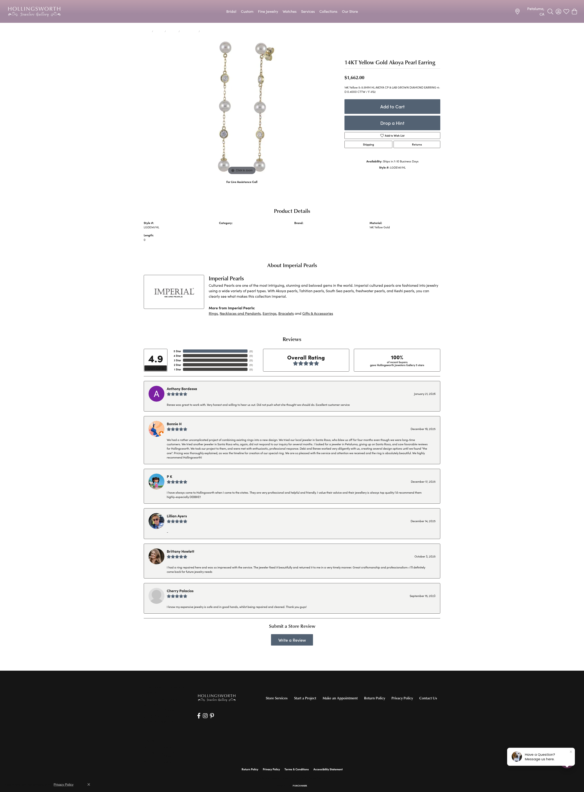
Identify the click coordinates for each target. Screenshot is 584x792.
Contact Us (428, 698)
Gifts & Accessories (317, 313)
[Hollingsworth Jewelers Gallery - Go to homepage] (216, 698)
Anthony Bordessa (182, 388)
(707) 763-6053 (241, 186)
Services (308, 11)
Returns (417, 144)
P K (169, 476)
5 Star (177, 351)
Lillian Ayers (177, 515)
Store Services (277, 698)
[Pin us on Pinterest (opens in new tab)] (212, 716)
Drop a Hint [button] (392, 123)
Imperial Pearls (304, 227)
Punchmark (300, 785)
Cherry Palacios (180, 590)
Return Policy (374, 698)
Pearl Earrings (189, 31)
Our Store (350, 11)
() (251, 351)
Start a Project (305, 698)
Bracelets (286, 313)
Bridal (231, 11)
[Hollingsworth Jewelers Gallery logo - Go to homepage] (34, 11)
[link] (529, 11)
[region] (241, 107)
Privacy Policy (402, 698)
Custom (247, 11)
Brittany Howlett (180, 551)
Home (147, 31)
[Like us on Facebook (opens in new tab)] (199, 716)
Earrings (172, 31)
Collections (328, 11)
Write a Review (292, 640)
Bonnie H (174, 423)
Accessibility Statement (328, 769)
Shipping (368, 144)
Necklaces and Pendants (240, 313)
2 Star (177, 365)
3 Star (177, 360)
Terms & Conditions (296, 769)
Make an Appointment (340, 698)
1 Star (177, 369)
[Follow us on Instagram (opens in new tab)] (205, 716)
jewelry (159, 31)
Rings (213, 313)
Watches (290, 11)
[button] (550, 11)
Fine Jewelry (268, 11)
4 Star (177, 355)
